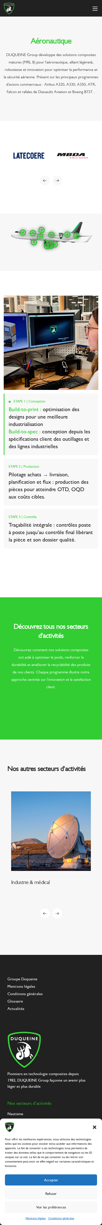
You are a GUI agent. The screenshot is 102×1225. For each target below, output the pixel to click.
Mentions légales (36, 1218)
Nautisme (15, 1113)
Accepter (51, 1180)
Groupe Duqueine (22, 979)
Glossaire (15, 1001)
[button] (94, 1127)
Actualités (16, 1008)
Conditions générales (61, 1218)
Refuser (51, 1193)
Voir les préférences (51, 1207)
